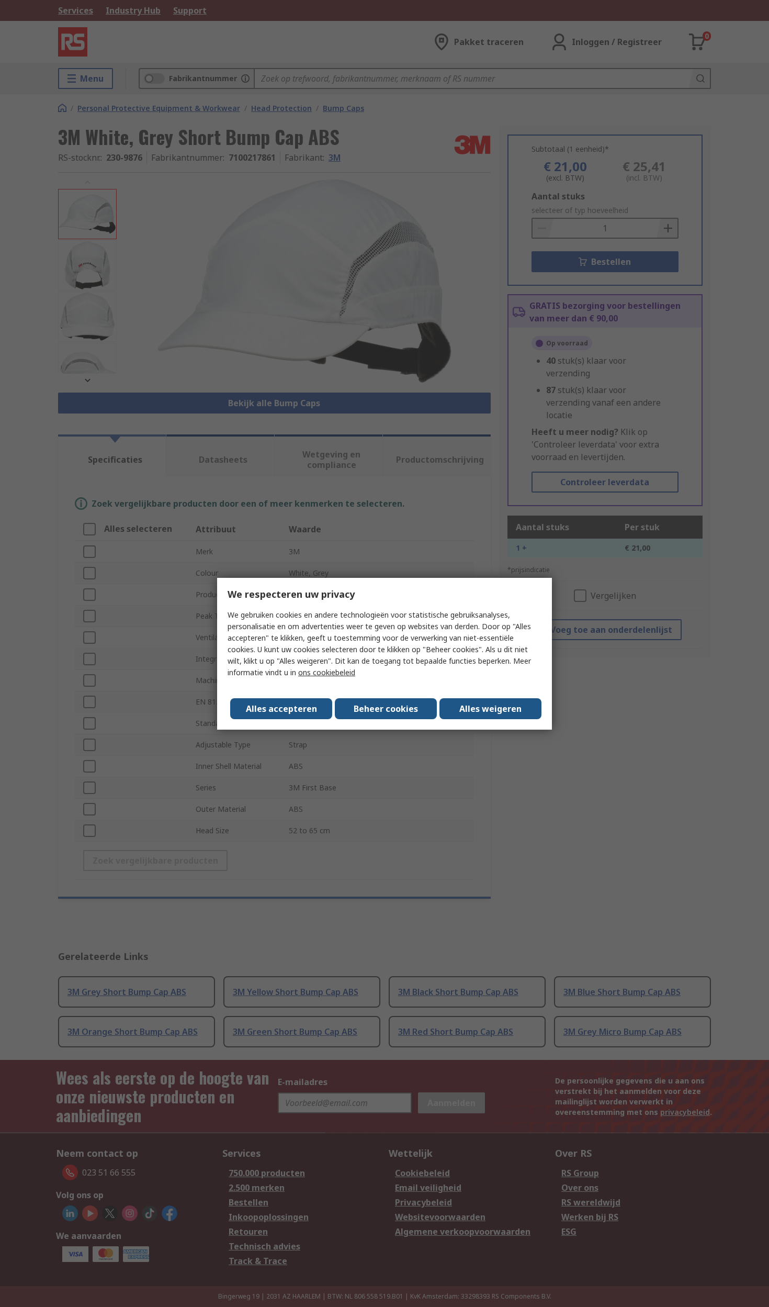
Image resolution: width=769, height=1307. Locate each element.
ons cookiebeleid (326, 672)
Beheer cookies (386, 708)
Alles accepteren (281, 708)
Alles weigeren (490, 708)
